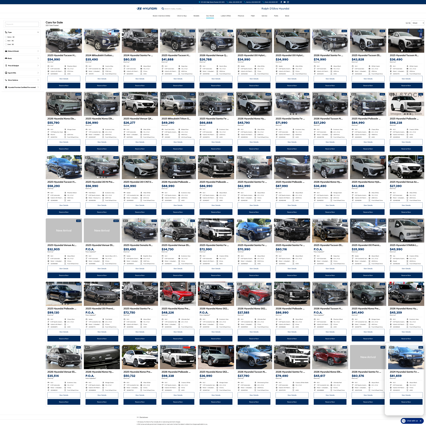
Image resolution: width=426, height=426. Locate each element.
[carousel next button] (80, 40)
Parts (276, 16)
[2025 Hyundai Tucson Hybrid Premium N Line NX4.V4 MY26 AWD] (64, 167)
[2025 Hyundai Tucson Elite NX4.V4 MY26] (368, 41)
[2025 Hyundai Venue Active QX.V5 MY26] (406, 167)
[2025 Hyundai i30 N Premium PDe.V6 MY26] (102, 167)
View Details (63, 79)
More (287, 16)
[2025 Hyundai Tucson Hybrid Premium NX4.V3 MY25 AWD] (64, 41)
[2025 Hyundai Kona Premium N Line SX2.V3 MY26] (140, 357)
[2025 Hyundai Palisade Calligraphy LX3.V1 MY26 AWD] (368, 104)
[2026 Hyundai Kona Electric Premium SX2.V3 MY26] (64, 104)
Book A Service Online (161, 16)
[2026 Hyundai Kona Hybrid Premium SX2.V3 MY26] (254, 104)
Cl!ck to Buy (182, 16)
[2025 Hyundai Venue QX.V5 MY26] (140, 104)
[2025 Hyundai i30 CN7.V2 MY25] (140, 167)
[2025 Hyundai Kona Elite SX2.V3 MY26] (102, 104)
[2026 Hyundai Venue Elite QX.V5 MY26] (64, 357)
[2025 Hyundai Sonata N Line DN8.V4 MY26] (140, 230)
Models (196, 16)
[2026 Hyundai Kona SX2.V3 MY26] (216, 294)
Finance (241, 16)
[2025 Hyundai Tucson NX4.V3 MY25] (406, 41)
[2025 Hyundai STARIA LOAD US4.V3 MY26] (406, 230)
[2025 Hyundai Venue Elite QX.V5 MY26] (178, 230)
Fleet (253, 16)
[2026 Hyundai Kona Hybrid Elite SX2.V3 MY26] (406, 294)
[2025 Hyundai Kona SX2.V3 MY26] (216, 357)
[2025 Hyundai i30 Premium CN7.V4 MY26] (368, 230)
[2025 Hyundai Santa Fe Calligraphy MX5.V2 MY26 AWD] (254, 230)
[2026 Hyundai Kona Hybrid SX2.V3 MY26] (330, 167)
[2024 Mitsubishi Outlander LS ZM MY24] (102, 41)
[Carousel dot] (59, 51)
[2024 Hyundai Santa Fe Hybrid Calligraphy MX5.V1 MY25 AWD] (140, 41)
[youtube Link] (284, 2)
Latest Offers (226, 16)
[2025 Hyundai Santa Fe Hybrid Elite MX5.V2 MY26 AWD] (216, 104)
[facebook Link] (281, 2)
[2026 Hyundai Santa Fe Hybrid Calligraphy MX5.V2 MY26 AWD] (330, 41)
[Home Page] (147, 8)
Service (264, 16)
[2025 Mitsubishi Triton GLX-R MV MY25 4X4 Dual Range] (178, 104)
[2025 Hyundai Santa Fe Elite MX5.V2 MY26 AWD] (254, 167)
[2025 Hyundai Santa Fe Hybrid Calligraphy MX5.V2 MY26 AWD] (292, 104)
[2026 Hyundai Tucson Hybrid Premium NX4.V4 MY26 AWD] (330, 294)
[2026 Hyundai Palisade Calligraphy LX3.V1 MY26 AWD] (178, 167)
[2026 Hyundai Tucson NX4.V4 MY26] (330, 104)
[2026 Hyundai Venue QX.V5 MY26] (216, 41)
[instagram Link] (288, 2)
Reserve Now (64, 85)
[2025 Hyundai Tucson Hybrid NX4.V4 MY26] (178, 41)
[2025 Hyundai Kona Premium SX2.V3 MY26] (178, 294)
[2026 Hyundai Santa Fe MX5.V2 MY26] (368, 357)
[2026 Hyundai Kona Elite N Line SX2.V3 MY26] (330, 357)
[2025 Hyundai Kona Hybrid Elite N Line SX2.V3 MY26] (368, 167)
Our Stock (210, 16)
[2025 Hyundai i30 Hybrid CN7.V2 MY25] (254, 41)
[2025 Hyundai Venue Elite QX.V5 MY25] (102, 230)
